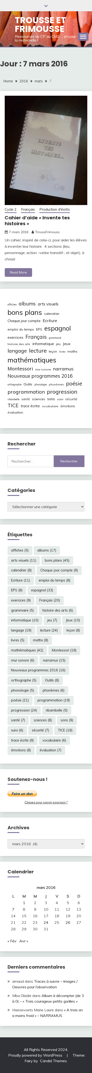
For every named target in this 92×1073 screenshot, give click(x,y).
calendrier (51, 314)
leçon (53, 351)
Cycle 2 (11, 209)
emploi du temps (21, 329)
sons (51, 399)
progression (62, 391)
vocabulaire (50, 406)
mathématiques (32, 360)
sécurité (71, 399)
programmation (26, 391)
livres (62, 351)
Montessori (20, 368)
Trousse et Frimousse (40, 24)
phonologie (40, 384)
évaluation (15, 412)
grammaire (55, 337)
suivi (60, 399)
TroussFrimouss (47, 232)
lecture (38, 350)
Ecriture (50, 320)
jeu (58, 344)
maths (72, 351)
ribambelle (13, 399)
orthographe (14, 384)
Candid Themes (53, 1060)
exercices (15, 337)
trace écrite (30, 406)
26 (68, 922)
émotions (67, 406)
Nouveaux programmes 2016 (40, 376)
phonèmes (56, 384)
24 (46, 922)
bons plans (25, 312)
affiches (12, 304)
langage (17, 350)
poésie (74, 383)
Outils (28, 384)
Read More (18, 272)
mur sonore (43, 369)
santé (25, 399)
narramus (63, 369)
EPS (39, 329)
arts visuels (48, 303)
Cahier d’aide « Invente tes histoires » (37, 220)
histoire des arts (19, 344)
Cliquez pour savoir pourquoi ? (46, 802)
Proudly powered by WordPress (35, 1055)
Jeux (67, 343)
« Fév (12, 941)
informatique (43, 343)
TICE (13, 405)
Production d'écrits (54, 209)
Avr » (23, 941)
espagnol (57, 328)
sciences (38, 399)
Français (28, 209)
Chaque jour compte (24, 321)
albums (27, 304)
